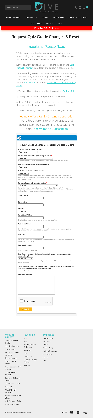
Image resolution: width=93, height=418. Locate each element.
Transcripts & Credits (12, 384)
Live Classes (36, 23)
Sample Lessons (11, 358)
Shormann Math (13, 18)
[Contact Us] (76, 7)
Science (45, 18)
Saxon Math (31, 18)
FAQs (60, 23)
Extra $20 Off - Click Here (46, 28)
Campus (49, 23)
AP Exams (8, 387)
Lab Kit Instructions (12, 346)
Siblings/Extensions (78, 18)
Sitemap (27, 365)
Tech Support (10, 349)
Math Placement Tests (13, 401)
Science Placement (12, 404)
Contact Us (28, 357)
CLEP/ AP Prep (58, 18)
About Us (27, 350)
